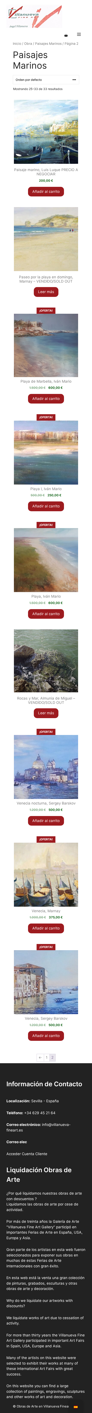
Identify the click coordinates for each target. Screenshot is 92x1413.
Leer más (46, 292)
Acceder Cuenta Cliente (26, 1154)
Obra (28, 44)
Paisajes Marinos (48, 44)
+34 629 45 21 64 (39, 1113)
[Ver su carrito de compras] (66, 35)
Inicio (17, 44)
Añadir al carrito (46, 191)
